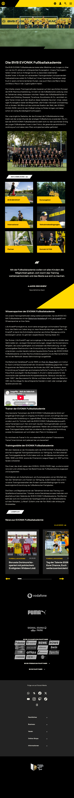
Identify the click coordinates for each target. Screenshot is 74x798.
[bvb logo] (3, 3)
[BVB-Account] (60, 3)
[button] (37, 151)
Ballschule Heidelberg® (37, 318)
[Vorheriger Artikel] (7, 578)
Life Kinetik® (56, 318)
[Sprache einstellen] (55, 3)
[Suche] (65, 3)
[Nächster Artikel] (61, 578)
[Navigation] (70, 3)
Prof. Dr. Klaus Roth (50, 362)
